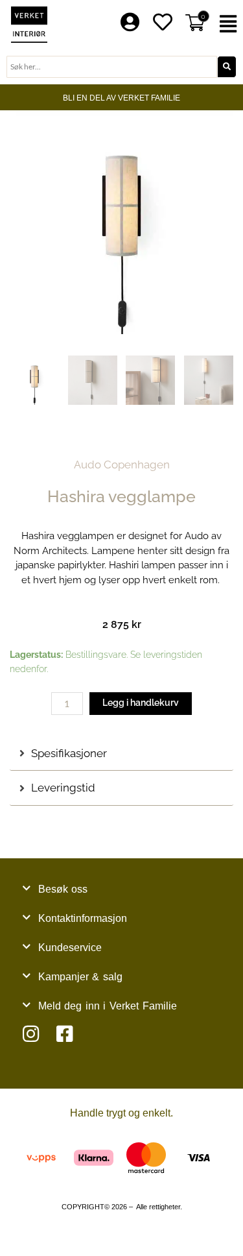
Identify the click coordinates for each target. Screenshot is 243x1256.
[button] (230, 24)
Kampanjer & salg (80, 976)
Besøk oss (63, 889)
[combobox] (111, 67)
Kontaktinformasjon (82, 918)
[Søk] (227, 67)
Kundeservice (70, 947)
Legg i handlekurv (140, 702)
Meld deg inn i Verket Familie (107, 1005)
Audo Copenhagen (122, 464)
